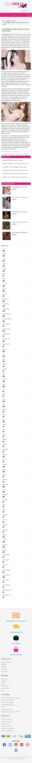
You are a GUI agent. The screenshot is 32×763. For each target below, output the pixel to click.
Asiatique (5, 464)
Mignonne (5, 479)
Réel (4, 419)
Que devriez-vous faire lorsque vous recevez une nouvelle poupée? (16, 170)
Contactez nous (5, 688)
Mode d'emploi (5, 685)
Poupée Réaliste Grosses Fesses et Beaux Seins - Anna (20, 187)
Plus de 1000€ (5, 671)
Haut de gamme (6, 334)
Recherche (25, 10)
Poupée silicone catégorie (8, 700)
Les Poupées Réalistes (7, 702)
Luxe (4, 258)
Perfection (5, 514)
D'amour (4, 409)
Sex (3, 354)
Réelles (4, 424)
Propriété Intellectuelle (7, 730)
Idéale (4, 504)
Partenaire (5, 524)
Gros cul (5, 459)
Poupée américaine (7, 319)
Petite (4, 509)
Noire (4, 273)
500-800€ (3, 664)
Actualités (8, 21)
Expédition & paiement (7, 721)
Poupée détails (6, 554)
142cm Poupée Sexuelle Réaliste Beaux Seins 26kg (20, 211)
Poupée (4, 349)
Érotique (4, 444)
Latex (4, 489)
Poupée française (7, 314)
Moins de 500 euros (6, 662)
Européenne (5, 449)
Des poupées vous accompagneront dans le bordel (15, 167)
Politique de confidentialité (8, 728)
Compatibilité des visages (7, 704)
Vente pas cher (6, 339)
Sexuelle (5, 369)
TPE (4, 389)
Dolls (4, 359)
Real (4, 374)
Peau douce (5, 298)
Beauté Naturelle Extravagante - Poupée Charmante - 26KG (20, 232)
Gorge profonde (6, 344)
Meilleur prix (5, 484)
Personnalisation (6, 585)
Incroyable (5, 499)
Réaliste (4, 364)
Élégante (5, 439)
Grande (4, 549)
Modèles (5, 539)
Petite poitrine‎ (6, 560)
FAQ (2, 690)
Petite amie (5, 565)
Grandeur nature (6, 329)
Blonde (4, 469)
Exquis (4, 434)
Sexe (4, 399)
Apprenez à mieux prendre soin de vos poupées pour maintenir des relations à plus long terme (16, 177)
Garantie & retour (5, 723)
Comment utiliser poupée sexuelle (10, 698)
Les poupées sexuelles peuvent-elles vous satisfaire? (15, 154)
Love (4, 248)
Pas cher (5, 283)
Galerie (3, 683)
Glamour (5, 454)
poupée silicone (18, 36)
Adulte (4, 394)
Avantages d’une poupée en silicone (10, 711)
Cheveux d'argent (7, 570)
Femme (4, 263)
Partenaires (5, 529)
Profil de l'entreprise (6, 719)
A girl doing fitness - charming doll (10, 151)
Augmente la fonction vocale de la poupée (12, 160)
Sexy (4, 384)
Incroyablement (6, 324)
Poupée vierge (6, 309)
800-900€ (3, 666)
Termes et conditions (6, 726)
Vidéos (3, 707)
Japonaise (5, 494)
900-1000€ (4, 669)
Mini (4, 404)
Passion (4, 519)
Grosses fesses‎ (6, 575)
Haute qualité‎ (6, 580)
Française (5, 544)
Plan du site (4, 679)
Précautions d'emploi (6, 709)
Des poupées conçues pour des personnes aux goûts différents (16, 173)
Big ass (4, 288)
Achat (4, 253)
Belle (14, 21)
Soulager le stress (7, 590)
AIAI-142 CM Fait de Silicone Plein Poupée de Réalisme (20, 197)
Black (4, 414)
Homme (4, 268)
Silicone (4, 379)
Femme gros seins (7, 595)
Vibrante (4, 293)
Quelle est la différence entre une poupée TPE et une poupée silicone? (16, 163)
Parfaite (4, 534)
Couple (4, 474)
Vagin (4, 278)
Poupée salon (6, 304)
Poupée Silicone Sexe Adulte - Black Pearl (20, 222)
